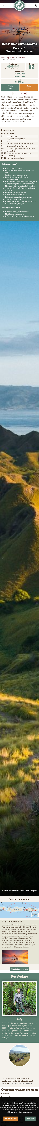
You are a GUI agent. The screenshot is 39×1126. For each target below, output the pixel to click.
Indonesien (21, 57)
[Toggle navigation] (3, 5)
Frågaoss (10, 87)
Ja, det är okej (11, 1118)
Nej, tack (30, 1118)
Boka (29, 86)
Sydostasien (11, 57)
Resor (3, 57)
